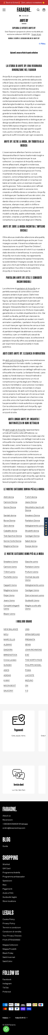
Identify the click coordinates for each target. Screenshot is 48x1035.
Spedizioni (7, 880)
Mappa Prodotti (9, 949)
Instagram (7, 983)
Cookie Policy (9, 919)
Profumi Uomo (31, 571)
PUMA (28, 670)
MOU (6, 634)
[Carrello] (44, 10)
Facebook (7, 979)
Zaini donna (9, 525)
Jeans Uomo (9, 600)
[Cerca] (38, 10)
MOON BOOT (10, 685)
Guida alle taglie (10, 897)
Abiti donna (9, 497)
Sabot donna (30, 541)
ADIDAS (7, 675)
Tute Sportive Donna (13, 536)
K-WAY (7, 680)
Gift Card (6, 868)
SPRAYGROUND (32, 634)
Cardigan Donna (32, 536)
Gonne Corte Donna (12, 541)
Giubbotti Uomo (32, 600)
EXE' (27, 654)
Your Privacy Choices (12, 935)
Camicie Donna (10, 502)
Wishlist (6, 864)
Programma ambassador (14, 876)
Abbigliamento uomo (34, 525)
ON (26, 685)
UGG (27, 629)
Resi (5, 884)
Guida (5, 846)
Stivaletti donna (32, 530)
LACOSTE (29, 675)
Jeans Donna (31, 502)
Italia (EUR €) (20, 1018)
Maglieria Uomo (11, 590)
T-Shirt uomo (9, 571)
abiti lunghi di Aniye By (15, 429)
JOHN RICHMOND (33, 649)
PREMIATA (30, 639)
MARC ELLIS (9, 639)
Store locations (9, 901)
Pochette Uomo (11, 577)
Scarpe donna (31, 546)
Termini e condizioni (12, 927)
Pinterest (7, 991)
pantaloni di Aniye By (26, 288)
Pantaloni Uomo (32, 566)
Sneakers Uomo (11, 561)
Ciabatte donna (10, 530)
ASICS (6, 670)
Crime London (10, 660)
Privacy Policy (9, 923)
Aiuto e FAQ (8, 893)
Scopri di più (36, 34)
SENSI (28, 644)
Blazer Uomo (9, 613)
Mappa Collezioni (10, 945)
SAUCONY (8, 690)
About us (7, 815)
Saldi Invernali (9, 957)
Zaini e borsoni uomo (34, 595)
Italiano (5, 1018)
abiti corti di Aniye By (14, 360)
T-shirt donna (31, 497)
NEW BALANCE (11, 629)
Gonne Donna (10, 507)
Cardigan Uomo (32, 590)
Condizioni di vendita (12, 931)
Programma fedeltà (11, 872)
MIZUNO (29, 680)
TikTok (6, 987)
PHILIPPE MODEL (33, 665)
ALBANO (8, 644)
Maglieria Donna (11, 546)
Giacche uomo (31, 561)
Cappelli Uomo (10, 585)
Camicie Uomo (10, 566)
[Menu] (4, 10)
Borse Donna (9, 520)
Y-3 (26, 690)
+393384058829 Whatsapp (15, 824)
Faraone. (12, 1025)
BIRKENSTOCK (10, 654)
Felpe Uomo (9, 595)
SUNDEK (8, 665)
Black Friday (8, 953)
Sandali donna (10, 515)
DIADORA (8, 649)
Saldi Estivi (7, 961)
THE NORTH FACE (33, 660)
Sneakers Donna (32, 515)
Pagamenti (7, 889)
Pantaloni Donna (32, 520)
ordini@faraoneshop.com (14, 828)
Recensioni (8, 819)
